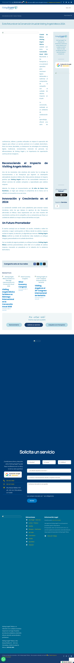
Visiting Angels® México (7, 2)
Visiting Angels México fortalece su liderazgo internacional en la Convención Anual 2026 (8, 298)
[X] (37, 264)
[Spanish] (26, 2)
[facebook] (61, 2)
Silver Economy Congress (22, 284)
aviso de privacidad (56, 520)
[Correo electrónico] (44, 264)
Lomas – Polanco (33, 523)
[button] (64, 65)
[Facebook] (34, 264)
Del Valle (31, 532)
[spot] (9, 7)
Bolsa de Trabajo (52, 536)
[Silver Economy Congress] (24, 277)
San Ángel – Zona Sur (35, 520)
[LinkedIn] (41, 264)
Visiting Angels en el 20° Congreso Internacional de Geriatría (41, 290)
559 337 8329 (10, 484)
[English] (22, 2)
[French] (24, 2)
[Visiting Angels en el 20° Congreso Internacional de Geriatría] (41, 279)
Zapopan (31, 545)
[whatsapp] (68, 656)
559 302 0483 (10, 481)
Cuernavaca (32, 535)
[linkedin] (68, 2)
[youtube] (66, 2)
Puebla (31, 538)
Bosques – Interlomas (35, 529)
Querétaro (31, 541)
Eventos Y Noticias (17, 16)
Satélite (31, 526)
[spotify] (71, 2)
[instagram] (63, 2)
